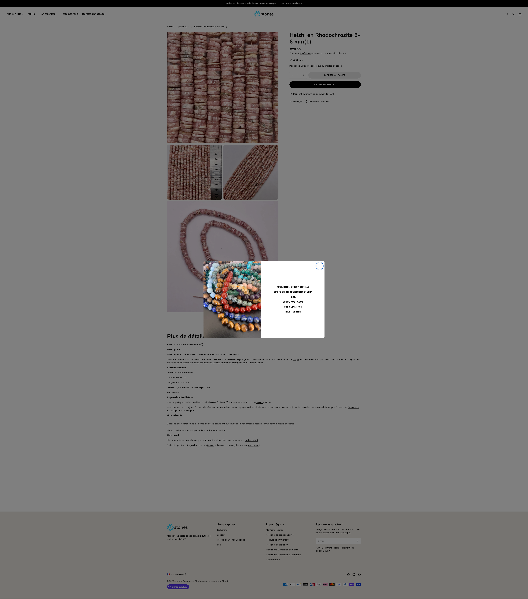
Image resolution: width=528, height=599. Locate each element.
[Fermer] (319, 266)
